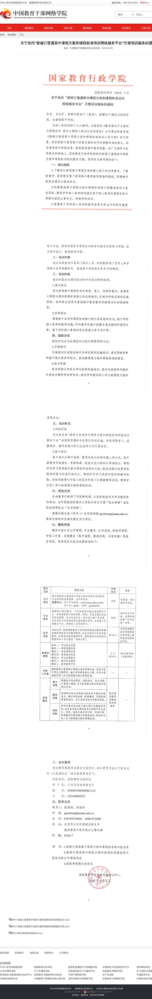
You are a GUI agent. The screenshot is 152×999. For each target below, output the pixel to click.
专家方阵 (68, 28)
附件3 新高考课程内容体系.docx (27, 933)
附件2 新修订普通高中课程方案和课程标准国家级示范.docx (40, 926)
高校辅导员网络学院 (112, 970)
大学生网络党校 (8, 970)
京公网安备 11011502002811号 (99, 992)
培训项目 (126, 28)
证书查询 (63, 952)
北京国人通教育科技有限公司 (107, 988)
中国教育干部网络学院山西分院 (49, 978)
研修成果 (106, 28)
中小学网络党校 (42, 970)
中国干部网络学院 (77, 974)
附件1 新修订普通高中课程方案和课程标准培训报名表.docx (40, 919)
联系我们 (19, 952)
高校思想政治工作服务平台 (81, 970)
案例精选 (87, 28)
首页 (9, 28)
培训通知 (11, 34)
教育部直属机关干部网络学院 (82, 966)
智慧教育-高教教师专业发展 (48, 974)
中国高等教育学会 (9, 978)
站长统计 (75, 995)
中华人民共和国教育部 (11, 966)
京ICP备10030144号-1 (73, 992)
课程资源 (48, 28)
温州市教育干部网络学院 (80, 978)
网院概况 (29, 28)
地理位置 (34, 952)
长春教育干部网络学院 (113, 978)
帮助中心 (144, 2)
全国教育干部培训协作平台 (115, 966)
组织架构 (4, 952)
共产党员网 (108, 974)
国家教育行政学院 (43, 966)
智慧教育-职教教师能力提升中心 (16, 974)
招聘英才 (49, 952)
